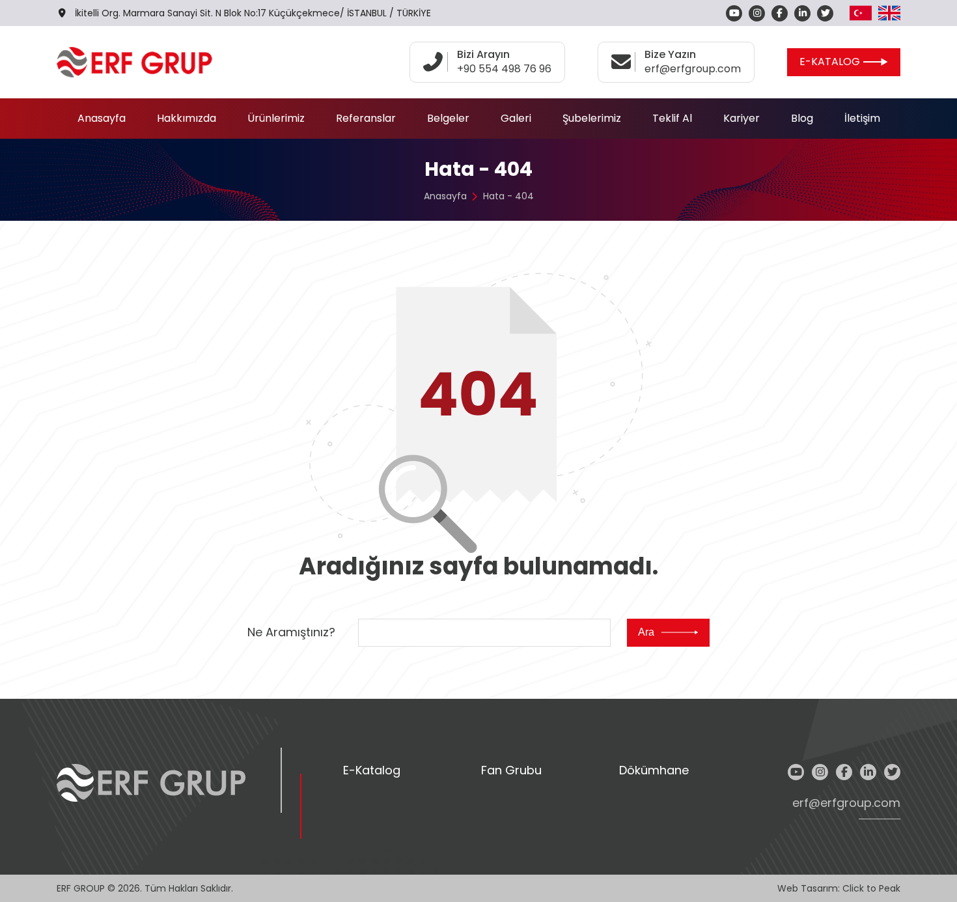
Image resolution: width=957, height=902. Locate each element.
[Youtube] (734, 13)
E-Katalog (371, 771)
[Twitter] (825, 13)
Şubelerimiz (591, 118)
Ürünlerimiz (276, 118)
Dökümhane (654, 771)
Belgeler (448, 118)
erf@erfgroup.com (846, 803)
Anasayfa (101, 118)
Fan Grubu (511, 771)
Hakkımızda (186, 118)
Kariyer (741, 118)
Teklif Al (672, 118)
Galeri (516, 118)
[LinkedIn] (802, 13)
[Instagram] (757, 13)
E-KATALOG (829, 61)
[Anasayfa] (134, 62)
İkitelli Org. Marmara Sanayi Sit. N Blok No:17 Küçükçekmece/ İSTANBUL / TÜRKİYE (253, 13)
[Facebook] (779, 13)
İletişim (862, 118)
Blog (802, 118)
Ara (646, 632)
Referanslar (366, 118)
